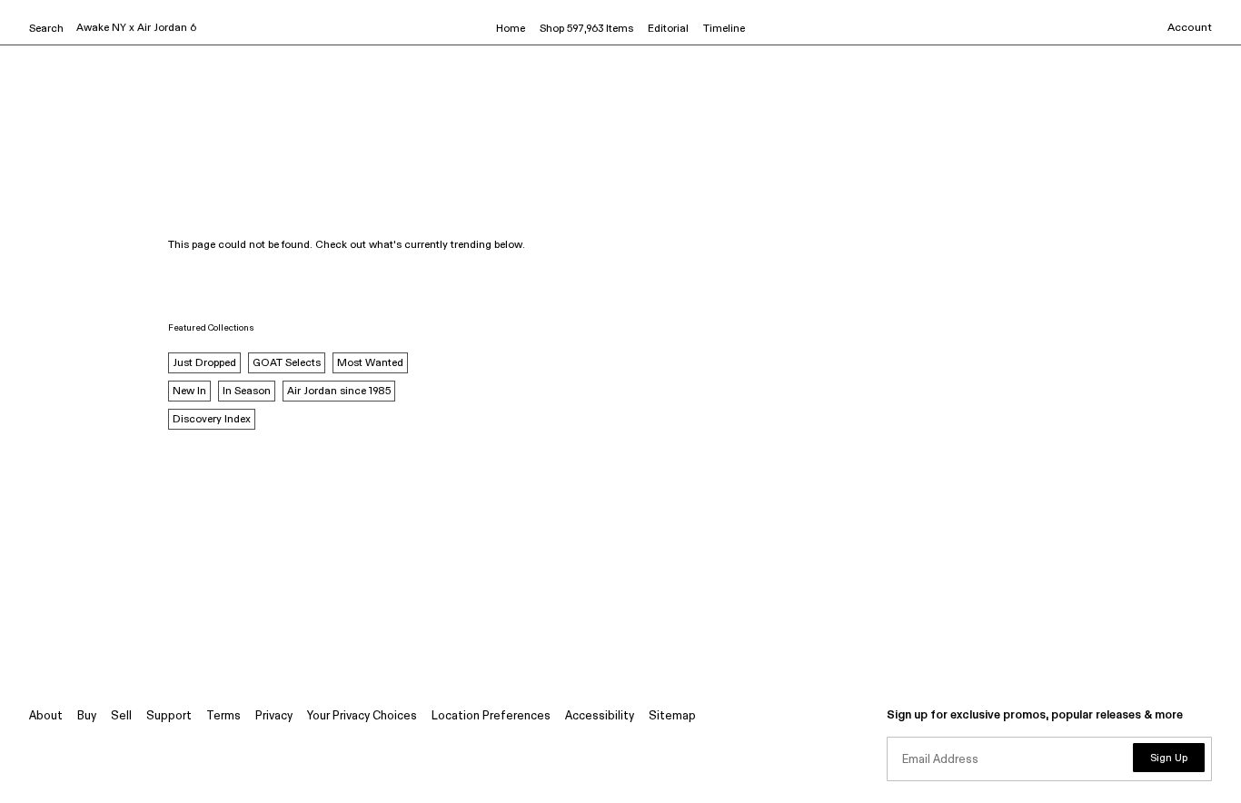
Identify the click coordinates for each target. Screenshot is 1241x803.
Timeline (724, 29)
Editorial (668, 29)
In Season (247, 391)
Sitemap (672, 716)
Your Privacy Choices (362, 716)
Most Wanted (370, 363)
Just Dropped (204, 363)
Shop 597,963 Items (586, 29)
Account (1189, 28)
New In (189, 391)
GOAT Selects (287, 363)
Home (510, 29)
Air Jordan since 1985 (339, 391)
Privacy (274, 716)
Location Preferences (491, 716)
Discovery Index (212, 419)
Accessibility (599, 716)
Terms (223, 716)
